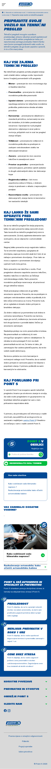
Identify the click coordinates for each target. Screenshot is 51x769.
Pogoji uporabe (25, 746)
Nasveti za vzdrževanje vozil (15, 12)
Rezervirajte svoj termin (25, 463)
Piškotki (25, 741)
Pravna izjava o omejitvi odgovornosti (25, 736)
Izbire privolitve (25, 752)
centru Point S (29, 420)
